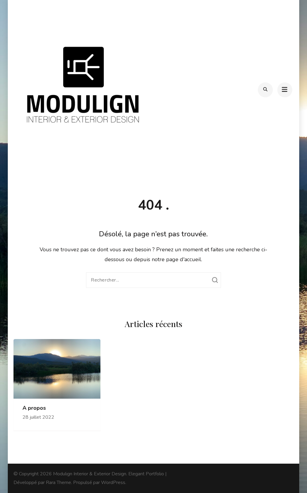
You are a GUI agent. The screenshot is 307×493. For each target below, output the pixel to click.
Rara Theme (58, 482)
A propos (34, 408)
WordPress (113, 482)
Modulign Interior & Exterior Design (89, 474)
